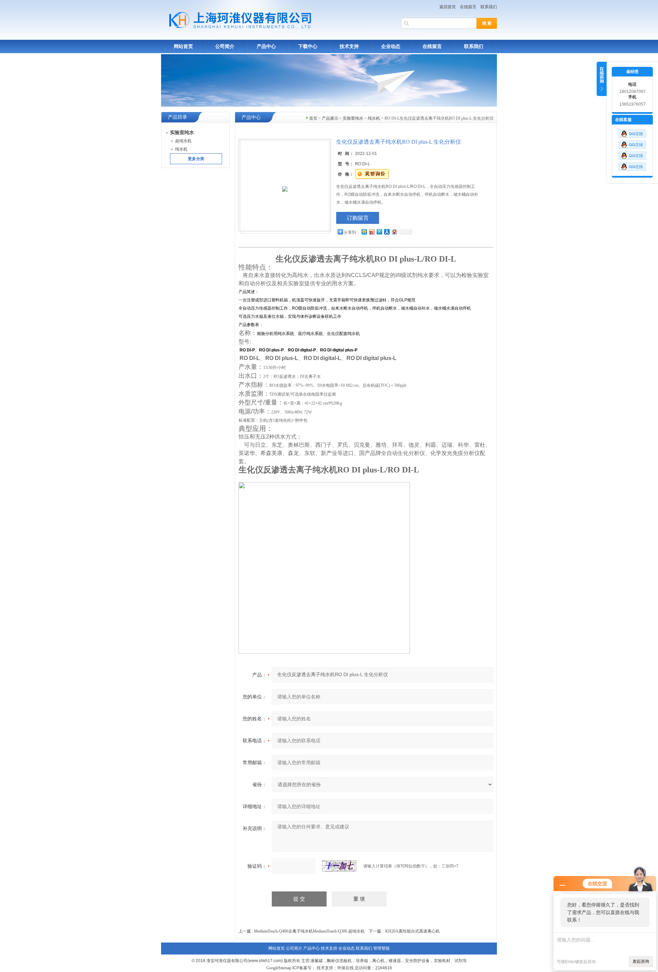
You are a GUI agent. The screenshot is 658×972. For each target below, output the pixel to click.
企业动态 (390, 46)
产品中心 (266, 46)
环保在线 (345, 967)
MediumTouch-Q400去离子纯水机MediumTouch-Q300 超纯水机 (309, 931)
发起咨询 (641, 961)
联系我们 (488, 6)
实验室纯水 (353, 118)
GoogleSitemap (278, 967)
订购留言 (358, 218)
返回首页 (447, 6)
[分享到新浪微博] (371, 231)
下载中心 (307, 46)
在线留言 (468, 6)
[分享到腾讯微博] (379, 231)
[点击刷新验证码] (339, 866)
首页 (313, 118)
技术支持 (349, 46)
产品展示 (330, 118)
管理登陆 (381, 948)
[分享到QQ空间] (364, 231)
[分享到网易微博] (394, 231)
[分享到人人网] (386, 231)
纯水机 (374, 118)
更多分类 (196, 158)
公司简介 (224, 46)
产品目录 (177, 117)
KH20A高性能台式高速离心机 (412, 931)
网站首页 (183, 46)
